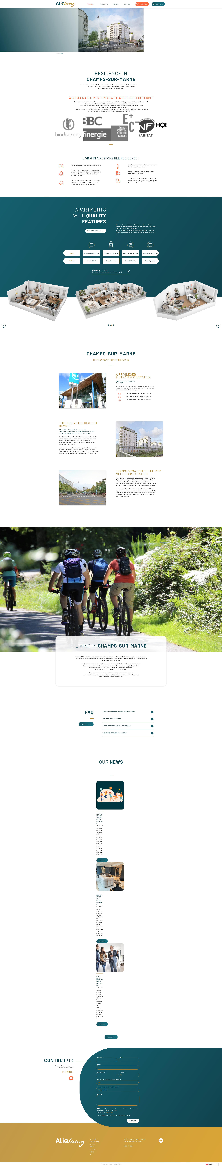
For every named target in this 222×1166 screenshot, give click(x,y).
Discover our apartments (95, 230)
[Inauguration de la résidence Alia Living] (110, 795)
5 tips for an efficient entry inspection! (99, 980)
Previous (4, 325)
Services (93, 1147)
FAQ (91, 1154)
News (92, 1152)
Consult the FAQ (86, 724)
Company (93, 1149)
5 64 (131, 1146)
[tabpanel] (52, 301)
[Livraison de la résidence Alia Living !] (110, 876)
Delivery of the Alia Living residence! (99, 899)
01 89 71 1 (127, 1146)
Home (57, 53)
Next (218, 325)
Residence (94, 1139)
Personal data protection (115, 1164)
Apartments (94, 1142)
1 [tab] (108, 325)
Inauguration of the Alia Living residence (99, 818)
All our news (111, 1037)
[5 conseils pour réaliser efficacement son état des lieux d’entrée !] (110, 957)
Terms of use (104, 1164)
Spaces (92, 1144)
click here (110, 1112)
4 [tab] (113, 325)
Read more (99, 931)
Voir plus (102, 860)
